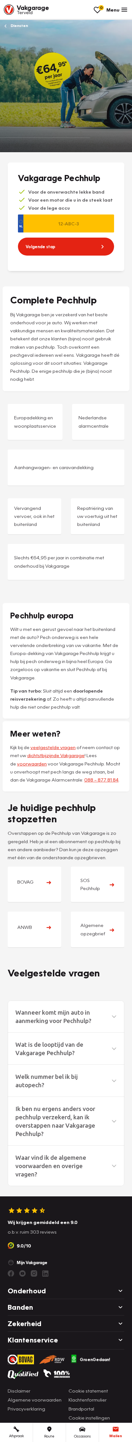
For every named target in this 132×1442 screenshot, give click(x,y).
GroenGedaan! (95, 1359)
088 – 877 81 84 (101, 779)
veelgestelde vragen (53, 747)
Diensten (19, 25)
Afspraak (16, 1435)
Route (49, 1436)
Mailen (115, 1435)
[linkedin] (45, 1273)
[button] (66, 1017)
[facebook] (11, 1273)
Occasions (82, 1436)
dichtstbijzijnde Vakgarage (56, 755)
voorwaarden (32, 763)
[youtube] (22, 1273)
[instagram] (34, 1273)
